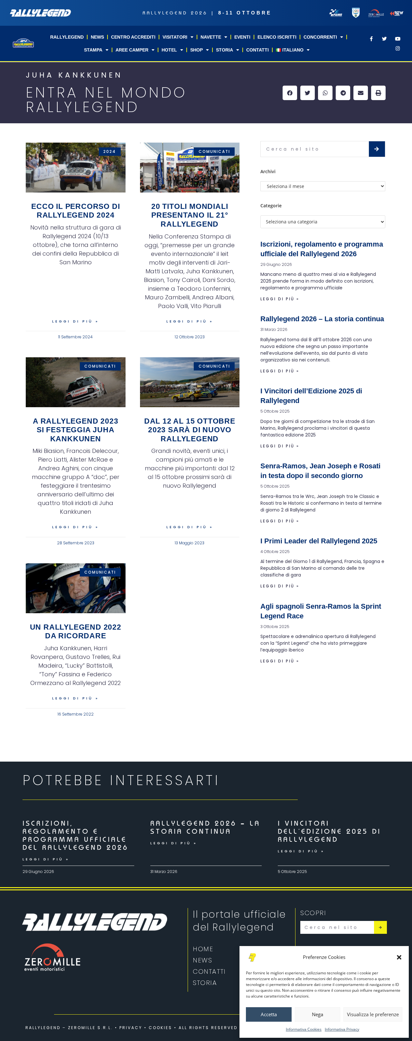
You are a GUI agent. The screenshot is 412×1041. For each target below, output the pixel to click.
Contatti (257, 49)
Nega (317, 1014)
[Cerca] (377, 149)
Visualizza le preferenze (373, 1014)
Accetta (269, 1014)
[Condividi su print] (378, 93)
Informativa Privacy (342, 1029)
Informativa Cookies (304, 1029)
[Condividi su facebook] (290, 93)
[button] (399, 957)
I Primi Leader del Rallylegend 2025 (318, 541)
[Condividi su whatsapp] (325, 93)
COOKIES (160, 1027)
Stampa (93, 49)
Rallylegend (67, 37)
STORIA (205, 982)
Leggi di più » (75, 321)
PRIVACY (130, 1027)
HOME (203, 948)
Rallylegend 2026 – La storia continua (322, 319)
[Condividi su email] (360, 93)
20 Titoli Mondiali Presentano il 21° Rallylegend (189, 215)
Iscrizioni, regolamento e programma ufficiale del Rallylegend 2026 (75, 835)
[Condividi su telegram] (343, 93)
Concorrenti (320, 37)
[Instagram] (398, 48)
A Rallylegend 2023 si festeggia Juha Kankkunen (75, 430)
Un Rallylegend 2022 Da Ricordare (75, 631)
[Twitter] (384, 38)
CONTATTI (209, 971)
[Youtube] (398, 38)
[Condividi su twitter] (307, 93)
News (97, 37)
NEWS (202, 960)
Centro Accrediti (133, 37)
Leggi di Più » (46, 859)
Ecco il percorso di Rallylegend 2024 (75, 211)
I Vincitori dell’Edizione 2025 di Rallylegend (329, 831)
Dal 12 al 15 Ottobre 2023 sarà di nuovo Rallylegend (189, 430)
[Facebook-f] (371, 38)
